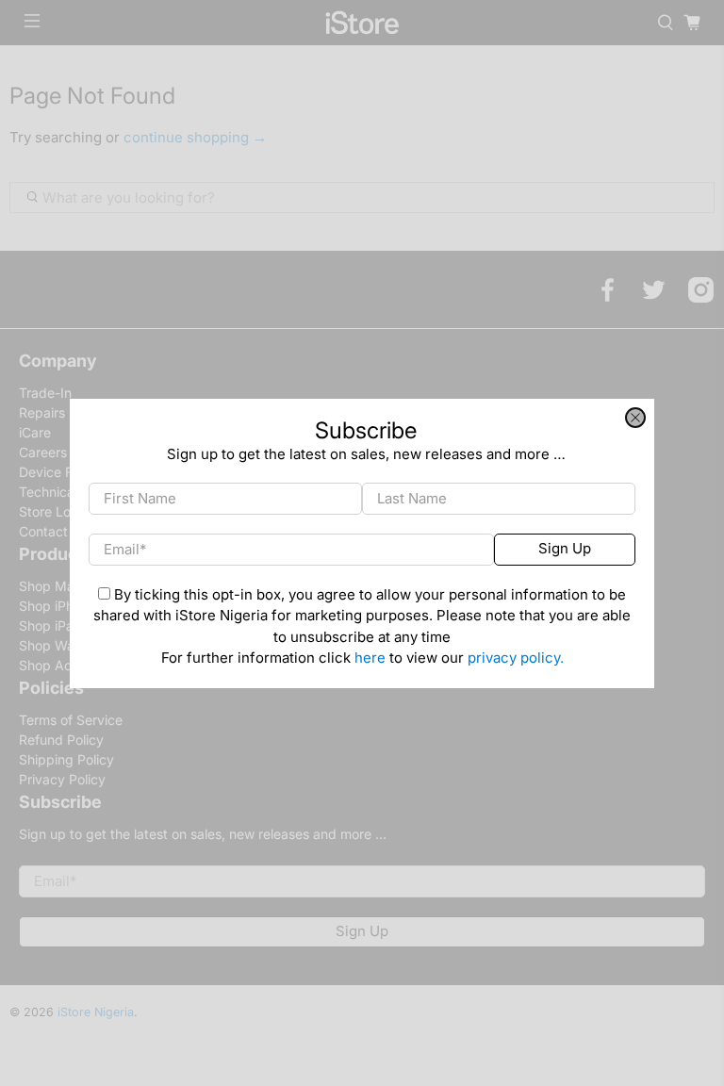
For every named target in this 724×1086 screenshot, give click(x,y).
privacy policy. (516, 657)
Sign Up (564, 548)
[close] (635, 417)
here (370, 657)
